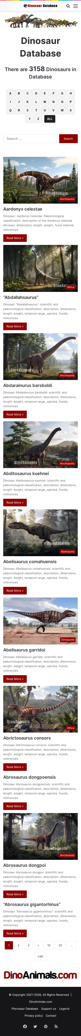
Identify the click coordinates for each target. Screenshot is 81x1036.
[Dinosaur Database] (40, 6)
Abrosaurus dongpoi (24, 865)
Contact (51, 1015)
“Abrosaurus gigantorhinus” (31, 904)
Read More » (15, 238)
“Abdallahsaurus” (20, 297)
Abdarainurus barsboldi (27, 385)
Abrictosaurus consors (27, 738)
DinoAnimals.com (40, 1001)
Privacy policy (34, 1015)
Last (40, 956)
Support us (48, 1008)
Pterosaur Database (25, 1008)
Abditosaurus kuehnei (26, 473)
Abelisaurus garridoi (24, 650)
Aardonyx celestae (22, 209)
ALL (49, 119)
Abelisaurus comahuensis (30, 561)
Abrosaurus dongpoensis (29, 777)
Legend (64, 1008)
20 (60, 945)
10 (48, 945)
